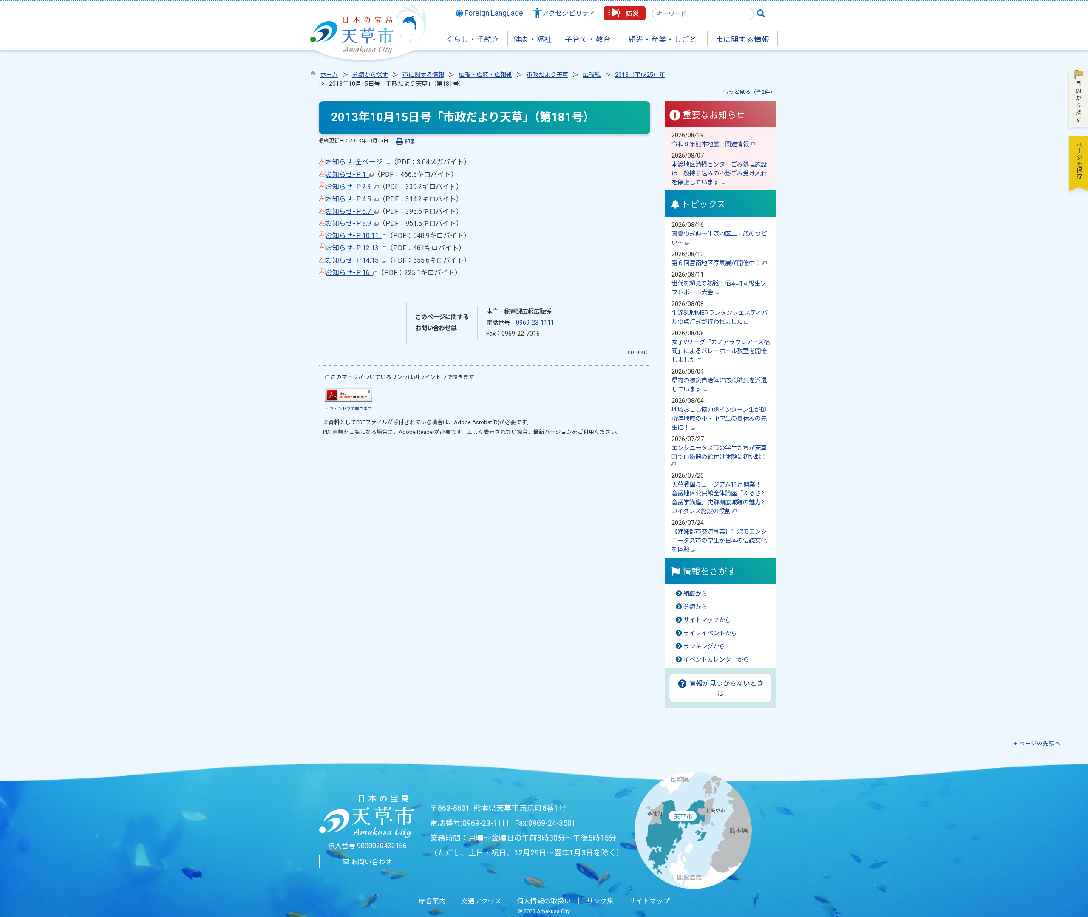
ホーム (329, 75)
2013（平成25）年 (640, 75)
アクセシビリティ (568, 13)
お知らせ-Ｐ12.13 (354, 248)
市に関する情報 (423, 75)
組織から (695, 593)
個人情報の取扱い (544, 901)
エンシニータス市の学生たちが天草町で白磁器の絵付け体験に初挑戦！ (720, 452)
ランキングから (704, 646)
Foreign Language (493, 13)
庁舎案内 (432, 901)
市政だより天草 (547, 75)
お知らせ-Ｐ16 (349, 273)
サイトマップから (707, 620)
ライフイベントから (710, 633)
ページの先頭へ (1040, 743)
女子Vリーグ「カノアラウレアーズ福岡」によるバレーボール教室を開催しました (721, 351)
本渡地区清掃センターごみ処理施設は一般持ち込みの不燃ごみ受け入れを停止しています (719, 173)
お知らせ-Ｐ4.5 (350, 199)
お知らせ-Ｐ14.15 (354, 260)
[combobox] (703, 14)
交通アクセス (481, 901)
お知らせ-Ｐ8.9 (350, 223)
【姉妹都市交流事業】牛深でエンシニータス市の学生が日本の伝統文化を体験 (719, 540)
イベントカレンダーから (716, 659)
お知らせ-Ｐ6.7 (350, 211)
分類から (695, 607)
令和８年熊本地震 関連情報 (711, 144)
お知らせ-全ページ (356, 162)
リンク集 (600, 901)
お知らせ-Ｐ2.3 (350, 187)
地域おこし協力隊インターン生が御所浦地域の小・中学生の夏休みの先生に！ (719, 418)
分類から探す (370, 75)
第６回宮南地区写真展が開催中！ (717, 263)
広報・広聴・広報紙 (485, 75)
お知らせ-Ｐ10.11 (354, 236)
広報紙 (592, 75)
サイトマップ (649, 901)
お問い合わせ (370, 862)
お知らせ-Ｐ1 (347, 174)
